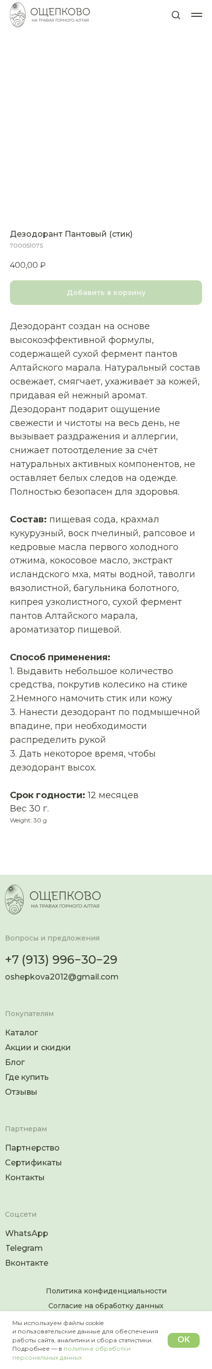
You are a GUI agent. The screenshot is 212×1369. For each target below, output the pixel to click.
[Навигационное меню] (196, 15)
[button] (175, 14)
